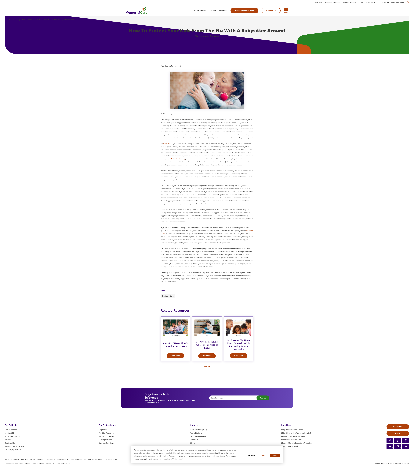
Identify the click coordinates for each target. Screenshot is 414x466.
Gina (168, 144)
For (11, 425)
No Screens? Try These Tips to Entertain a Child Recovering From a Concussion (238, 345)
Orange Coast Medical (293, 436)
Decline (262, 456)
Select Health (288, 446)
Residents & (106, 436)
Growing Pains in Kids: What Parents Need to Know (207, 344)
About (194, 425)
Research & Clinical (14, 446)
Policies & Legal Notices (41, 464)
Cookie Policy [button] (225, 456)
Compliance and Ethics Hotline (17, 464)
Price (12, 436)
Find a (11, 430)
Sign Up (263, 398)
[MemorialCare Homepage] (136, 10)
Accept (275, 456)
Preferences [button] (177, 459)
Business (106, 443)
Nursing (105, 440)
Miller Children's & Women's (296, 433)
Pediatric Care (168, 296)
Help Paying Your (13, 450)
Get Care (10, 443)
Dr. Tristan (178, 159)
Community (198, 436)
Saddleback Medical (292, 440)
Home (11, 20)
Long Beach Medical (292, 430)
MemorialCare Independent (296, 443)
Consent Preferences (61, 464)
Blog (18, 20)
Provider (106, 433)
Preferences (251, 456)
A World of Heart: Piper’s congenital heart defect (175, 345)
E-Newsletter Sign (198, 430)
